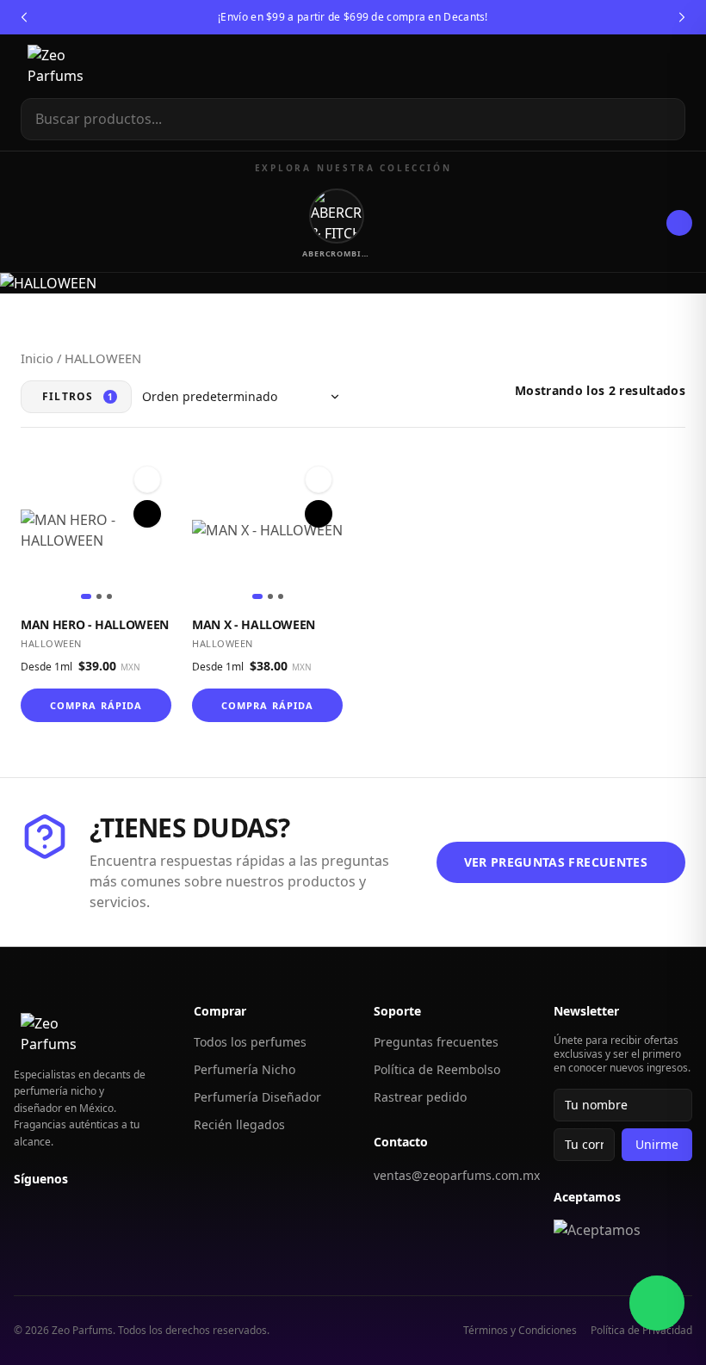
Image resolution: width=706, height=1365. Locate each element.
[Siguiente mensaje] (682, 17)
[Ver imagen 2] (99, 596)
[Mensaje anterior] (24, 17)
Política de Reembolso (437, 1069)
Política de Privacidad (641, 1330)
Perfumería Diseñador (257, 1097)
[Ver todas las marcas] (679, 223)
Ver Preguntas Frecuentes (555, 862)
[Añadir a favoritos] (147, 479)
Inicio (37, 358)
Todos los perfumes (250, 1042)
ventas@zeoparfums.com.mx (457, 1175)
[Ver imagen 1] (86, 596)
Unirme (656, 1144)
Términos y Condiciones (520, 1330)
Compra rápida (96, 705)
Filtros (78, 396)
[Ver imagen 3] (109, 596)
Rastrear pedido (420, 1097)
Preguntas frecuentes (436, 1042)
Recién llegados (239, 1124)
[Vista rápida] (147, 514)
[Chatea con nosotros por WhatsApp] (656, 1303)
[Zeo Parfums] (73, 66)
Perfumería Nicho (244, 1069)
